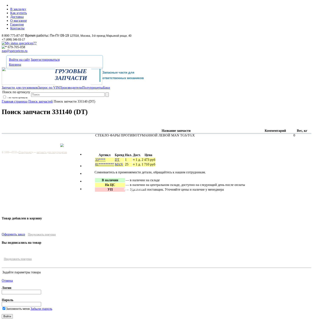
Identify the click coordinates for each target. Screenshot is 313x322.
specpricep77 (27, 43)
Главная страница (14, 101)
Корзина (15, 64)
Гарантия (17, 24)
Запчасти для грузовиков (94, 156)
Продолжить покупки (42, 234)
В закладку (18, 9)
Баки (87, 189)
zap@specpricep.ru (14, 51)
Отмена (7, 280)
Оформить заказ (13, 234)
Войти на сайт (19, 59)
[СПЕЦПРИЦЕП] (52, 84)
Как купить (18, 13)
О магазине (18, 20)
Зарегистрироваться (45, 59)
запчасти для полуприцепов (52, 152)
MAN (119, 164)
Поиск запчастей (40, 101)
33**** (100, 159)
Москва (50, 147)
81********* (104, 164)
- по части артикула (17, 97)
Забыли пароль (41, 308)
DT (117, 159)
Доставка (17, 17)
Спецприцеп (25, 152)
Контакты (17, 28)
